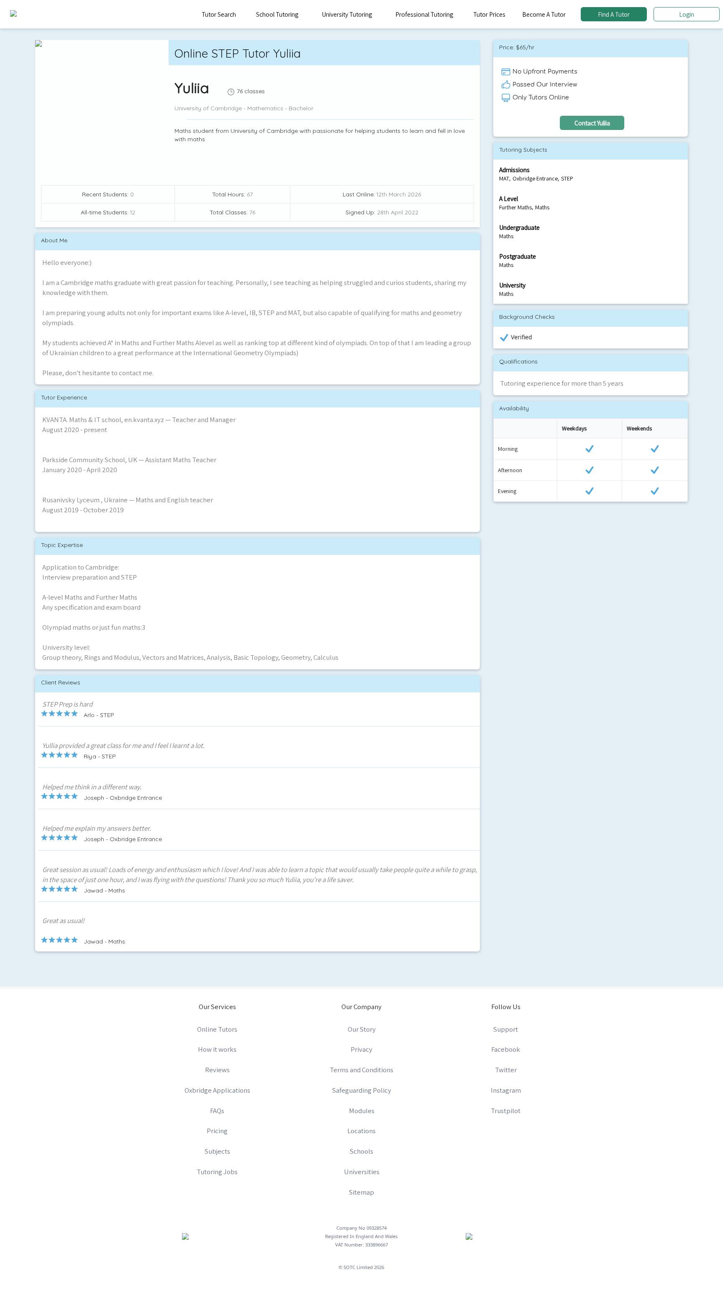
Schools (361, 1151)
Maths (542, 207)
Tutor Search (219, 14)
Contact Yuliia (592, 123)
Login (686, 14)
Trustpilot (505, 1110)
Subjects (217, 1151)
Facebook (505, 1049)
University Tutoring (347, 14)
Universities (361, 1171)
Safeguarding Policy (361, 1090)
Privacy (361, 1049)
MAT (504, 178)
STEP (567, 178)
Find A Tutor (614, 14)
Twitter (506, 1070)
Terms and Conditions (361, 1070)
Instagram (506, 1090)
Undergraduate (519, 227)
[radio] (44, 713)
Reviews (217, 1070)
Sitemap (361, 1192)
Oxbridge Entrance (535, 178)
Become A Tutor (544, 14)
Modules (361, 1110)
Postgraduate (517, 256)
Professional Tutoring (424, 14)
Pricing (217, 1131)
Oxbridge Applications (217, 1090)
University (512, 285)
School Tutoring (277, 14)
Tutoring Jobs (217, 1171)
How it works (217, 1049)
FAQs (217, 1110)
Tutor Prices (489, 14)
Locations (361, 1131)
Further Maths (515, 207)
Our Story (362, 1029)
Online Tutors (217, 1029)
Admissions (514, 169)
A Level (508, 198)
